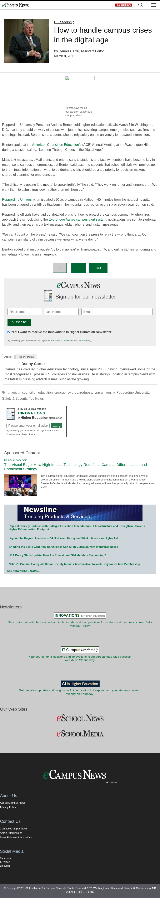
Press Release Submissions (16, 837)
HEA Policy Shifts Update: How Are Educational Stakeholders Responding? (57, 555)
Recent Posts (26, 356)
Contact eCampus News (14, 828)
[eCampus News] (15, 5)
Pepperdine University (18, 199)
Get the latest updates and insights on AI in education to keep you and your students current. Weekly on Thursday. (80, 692)
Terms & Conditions (63, 340)
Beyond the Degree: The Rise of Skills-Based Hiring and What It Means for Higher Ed (63, 538)
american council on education (30, 392)
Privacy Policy (84, 340)
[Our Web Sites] (80, 718)
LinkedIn (5, 865)
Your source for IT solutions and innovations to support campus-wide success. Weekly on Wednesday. (80, 658)
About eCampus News (12, 802)
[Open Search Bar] (140, 5)
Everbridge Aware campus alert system (77, 219)
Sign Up (56, 426)
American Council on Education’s (56, 144)
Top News (36, 398)
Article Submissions (11, 833)
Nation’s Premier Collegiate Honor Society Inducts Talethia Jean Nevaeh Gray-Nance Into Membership (74, 564)
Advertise (111, 782)
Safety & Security (14, 398)
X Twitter (5, 862)
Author (8, 356)
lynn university (104, 392)
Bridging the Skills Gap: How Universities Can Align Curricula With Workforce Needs (63, 546)
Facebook (5, 858)
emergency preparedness (73, 392)
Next (98, 267)
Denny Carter (33, 364)
